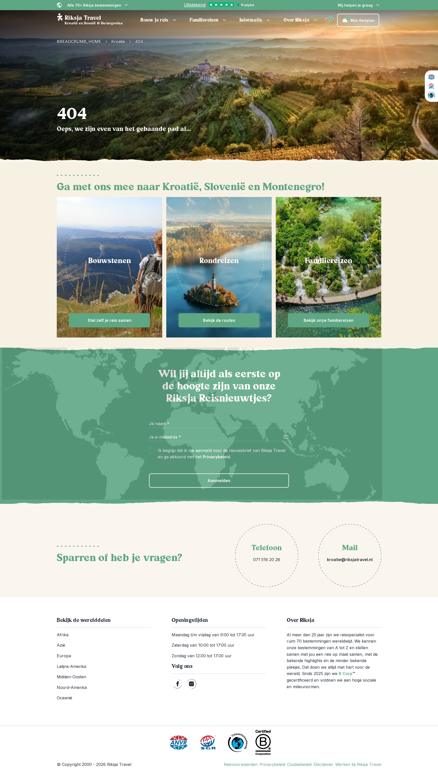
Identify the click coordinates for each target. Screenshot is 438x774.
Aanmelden (219, 480)
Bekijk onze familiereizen (329, 320)
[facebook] (178, 684)
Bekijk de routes (219, 320)
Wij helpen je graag (355, 5)
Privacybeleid (216, 456)
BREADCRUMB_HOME (79, 41)
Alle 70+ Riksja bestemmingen (94, 5)
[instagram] (191, 684)
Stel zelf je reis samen (110, 320)
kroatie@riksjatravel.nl (350, 559)
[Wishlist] (328, 20)
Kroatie (118, 41)
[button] (158, 20)
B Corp (347, 673)
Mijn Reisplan (361, 20)
